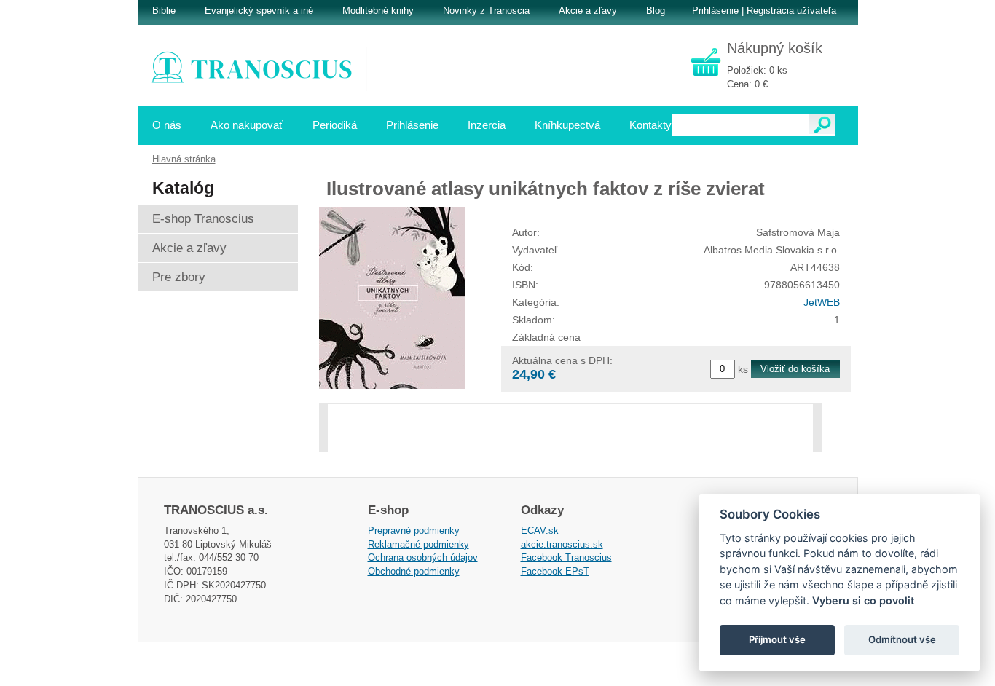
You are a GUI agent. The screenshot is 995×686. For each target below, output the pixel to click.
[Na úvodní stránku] (261, 69)
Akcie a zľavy (588, 10)
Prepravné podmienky (414, 530)
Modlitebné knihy (378, 10)
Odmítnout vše (902, 639)
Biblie (164, 10)
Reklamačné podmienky (418, 544)
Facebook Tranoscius (566, 557)
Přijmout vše (777, 639)
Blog (655, 10)
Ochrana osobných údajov (423, 557)
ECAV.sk (540, 530)
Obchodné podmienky (414, 571)
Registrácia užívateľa (791, 10)
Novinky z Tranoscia (486, 10)
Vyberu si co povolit (863, 600)
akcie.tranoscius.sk (562, 544)
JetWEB (821, 302)
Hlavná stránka (184, 159)
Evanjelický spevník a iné (259, 10)
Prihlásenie (715, 10)
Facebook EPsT (555, 571)
